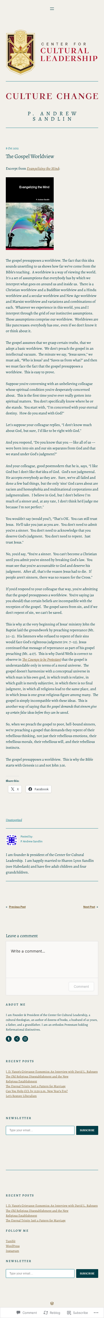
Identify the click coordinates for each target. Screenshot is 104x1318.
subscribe (87, 1130)
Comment (81, 986)
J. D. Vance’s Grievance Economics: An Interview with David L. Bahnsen (52, 1071)
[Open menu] (52, 9)
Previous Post (17, 906)
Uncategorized (14, 820)
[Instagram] (25, 1039)
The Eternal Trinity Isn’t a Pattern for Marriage (36, 1086)
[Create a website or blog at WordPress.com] (52, 1304)
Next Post (89, 906)
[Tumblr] (9, 1039)
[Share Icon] (17, 1039)
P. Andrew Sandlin (53, 116)
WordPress (13, 1246)
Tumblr (10, 1241)
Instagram (12, 1251)
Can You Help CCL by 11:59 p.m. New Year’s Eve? (37, 1091)
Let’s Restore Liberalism (21, 1096)
